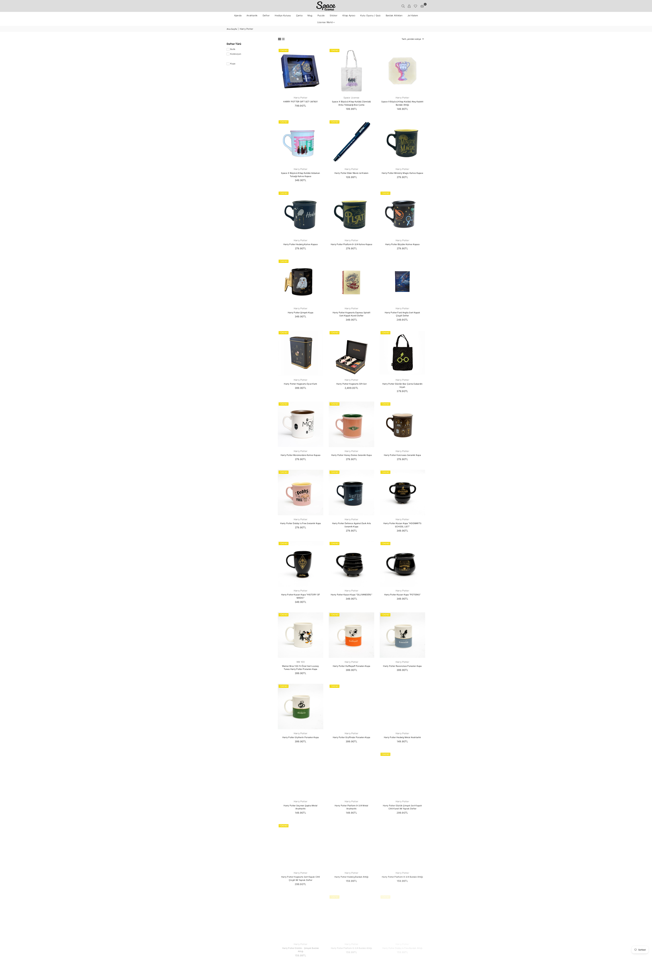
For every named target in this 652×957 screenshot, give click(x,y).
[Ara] (403, 5)
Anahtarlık (252, 15)
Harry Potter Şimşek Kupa (300, 312)
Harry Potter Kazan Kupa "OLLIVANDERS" (351, 594)
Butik (232, 49)
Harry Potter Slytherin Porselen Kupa (300, 737)
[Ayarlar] (409, 5)
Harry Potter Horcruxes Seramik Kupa (402, 455)
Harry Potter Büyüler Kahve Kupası (402, 244)
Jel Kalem (413, 15)
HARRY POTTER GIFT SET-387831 (300, 101)
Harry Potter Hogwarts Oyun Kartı (300, 384)
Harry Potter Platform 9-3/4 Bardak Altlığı (402, 877)
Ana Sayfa (232, 29)
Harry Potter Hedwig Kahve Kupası (300, 244)
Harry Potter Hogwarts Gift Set (351, 384)
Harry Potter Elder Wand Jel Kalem (351, 173)
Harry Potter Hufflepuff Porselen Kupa (351, 666)
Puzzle (321, 15)
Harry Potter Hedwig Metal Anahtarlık (402, 737)
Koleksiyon (235, 54)
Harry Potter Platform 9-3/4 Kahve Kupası (351, 244)
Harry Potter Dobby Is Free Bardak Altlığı (402, 948)
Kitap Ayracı (348, 15)
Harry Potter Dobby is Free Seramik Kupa (300, 523)
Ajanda (238, 15)
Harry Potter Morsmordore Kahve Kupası (301, 455)
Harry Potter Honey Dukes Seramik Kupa (351, 455)
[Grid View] (279, 38)
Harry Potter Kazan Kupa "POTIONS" (402, 594)
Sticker (333, 15)
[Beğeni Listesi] (415, 5)
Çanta (299, 15)
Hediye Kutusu (283, 15)
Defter (266, 15)
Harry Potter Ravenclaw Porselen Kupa (402, 666)
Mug (309, 15)
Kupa (232, 63)
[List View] (283, 38)
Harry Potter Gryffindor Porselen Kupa (351, 737)
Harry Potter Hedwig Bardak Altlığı (351, 877)
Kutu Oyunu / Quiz (370, 15)
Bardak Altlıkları (394, 15)
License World (325, 22)
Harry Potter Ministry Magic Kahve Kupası (402, 173)
